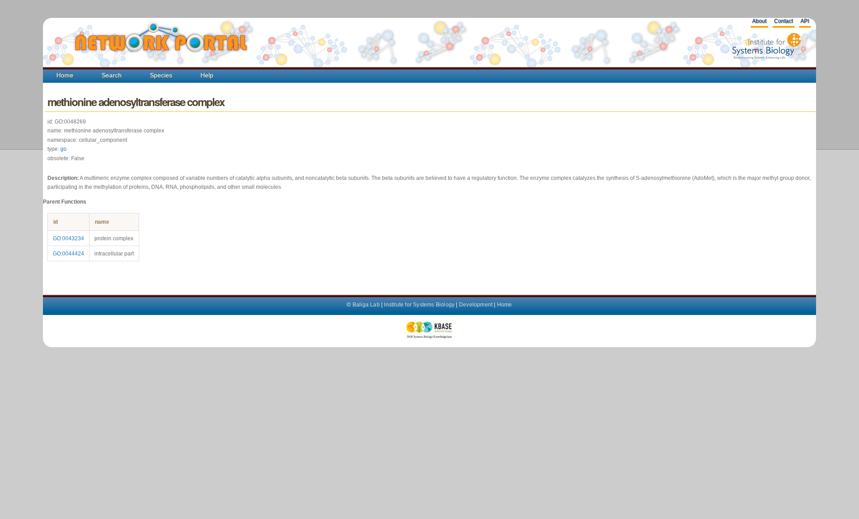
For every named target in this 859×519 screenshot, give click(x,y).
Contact (783, 21)
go (63, 149)
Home (64, 75)
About (759, 21)
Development (476, 305)
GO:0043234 (68, 238)
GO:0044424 (68, 254)
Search (112, 75)
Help (206, 75)
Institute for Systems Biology (419, 305)
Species (161, 75)
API (804, 21)
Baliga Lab (366, 305)
